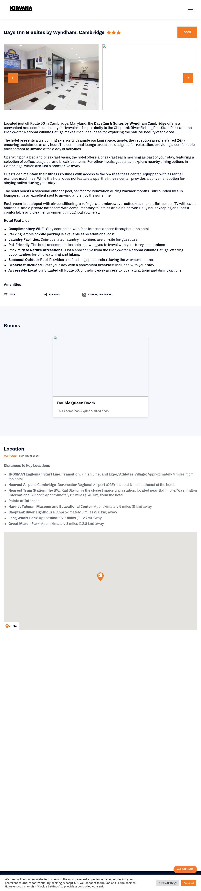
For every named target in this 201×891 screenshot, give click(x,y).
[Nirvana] (21, 8)
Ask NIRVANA (185, 869)
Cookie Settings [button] (168, 883)
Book (187, 32)
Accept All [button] (189, 883)
